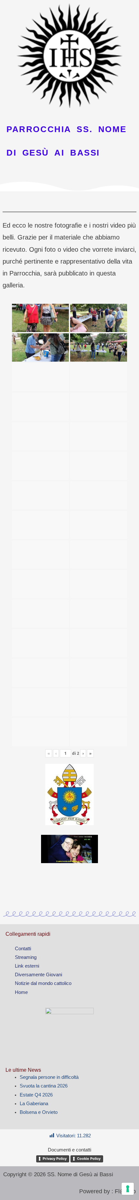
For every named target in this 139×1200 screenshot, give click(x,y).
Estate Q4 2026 (36, 1094)
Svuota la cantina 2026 (44, 1085)
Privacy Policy (55, 1158)
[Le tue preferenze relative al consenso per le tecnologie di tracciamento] (128, 1189)
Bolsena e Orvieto (39, 1112)
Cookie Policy (89, 1158)
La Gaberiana (34, 1103)
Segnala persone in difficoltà (49, 1077)
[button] (69, 200)
